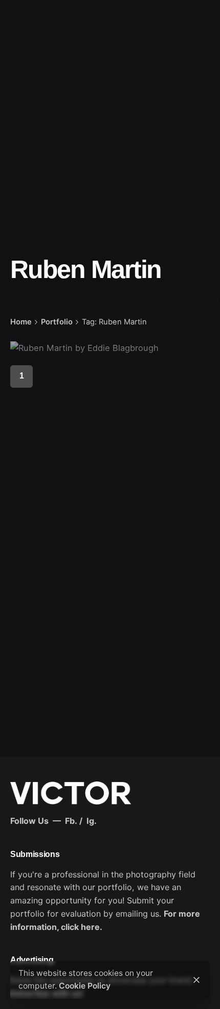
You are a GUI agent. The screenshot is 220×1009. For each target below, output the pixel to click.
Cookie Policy (85, 986)
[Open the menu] (24, 60)
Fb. (71, 821)
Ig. (91, 821)
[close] (196, 980)
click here (80, 927)
